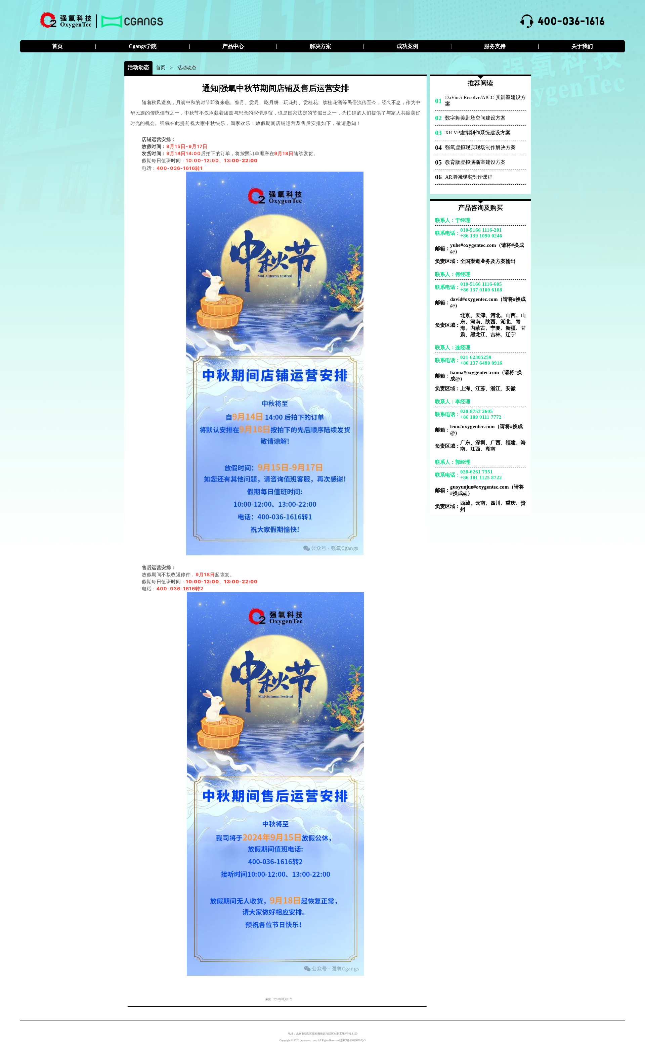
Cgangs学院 (143, 46)
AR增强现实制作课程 (468, 177)
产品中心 (233, 46)
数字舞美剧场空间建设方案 (475, 118)
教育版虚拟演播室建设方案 (475, 162)
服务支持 (495, 46)
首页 (57, 46)
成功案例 (407, 46)
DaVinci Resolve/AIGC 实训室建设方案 (485, 100)
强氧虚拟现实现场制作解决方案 (480, 147)
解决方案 (320, 46)
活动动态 (186, 67)
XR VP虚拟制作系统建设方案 (477, 132)
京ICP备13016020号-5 (353, 1040)
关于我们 (582, 46)
